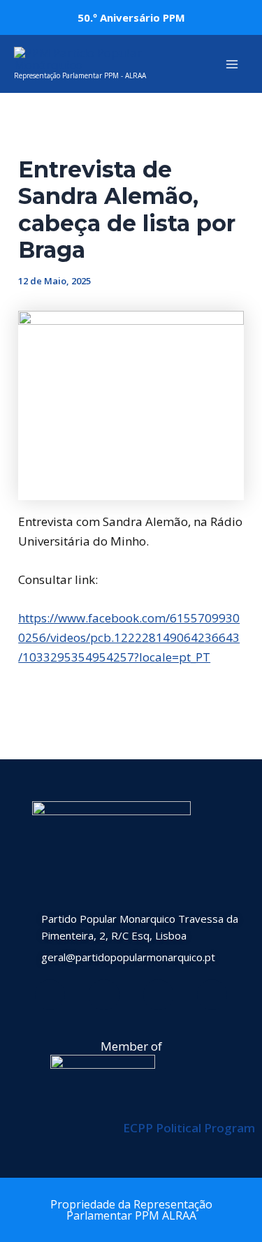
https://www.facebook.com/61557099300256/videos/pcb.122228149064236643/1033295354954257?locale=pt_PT (129, 637)
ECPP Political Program (189, 1128)
